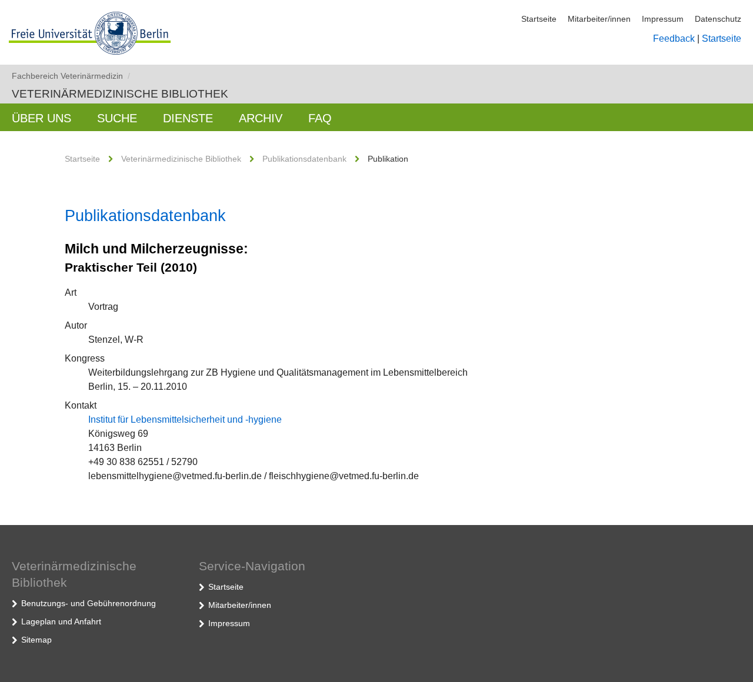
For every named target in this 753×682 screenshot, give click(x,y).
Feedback (674, 39)
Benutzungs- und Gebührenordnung (88, 603)
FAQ (320, 118)
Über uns (41, 118)
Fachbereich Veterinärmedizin (71, 76)
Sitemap (36, 639)
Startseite (539, 19)
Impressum (663, 19)
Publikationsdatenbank (304, 158)
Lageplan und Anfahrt (61, 621)
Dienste (188, 118)
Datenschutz (718, 19)
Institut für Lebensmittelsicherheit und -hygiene (185, 419)
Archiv (260, 118)
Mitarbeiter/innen (599, 19)
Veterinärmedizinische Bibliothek (120, 94)
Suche (117, 118)
